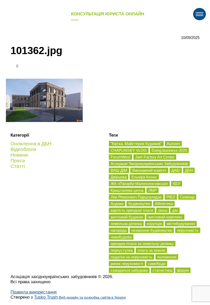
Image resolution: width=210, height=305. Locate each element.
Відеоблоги (23, 149)
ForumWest (120, 157)
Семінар (187, 197)
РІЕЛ (170, 197)
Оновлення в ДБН (30, 143)
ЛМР (152, 190)
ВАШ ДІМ (119, 170)
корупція (154, 223)
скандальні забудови (129, 270)
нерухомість (187, 230)
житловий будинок (127, 217)
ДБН (189, 170)
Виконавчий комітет (149, 170)
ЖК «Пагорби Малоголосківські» (139, 183)
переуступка (122, 250)
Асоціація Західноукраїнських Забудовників (149, 163)
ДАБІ (175, 170)
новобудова (121, 237)
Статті (17, 166)
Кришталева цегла (127, 190)
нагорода (119, 230)
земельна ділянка (126, 223)
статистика (162, 270)
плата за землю (151, 250)
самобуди (156, 263)
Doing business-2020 (169, 150)
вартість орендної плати (132, 210)
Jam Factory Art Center (154, 157)
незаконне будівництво (151, 230)
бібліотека (164, 203)
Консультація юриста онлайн (107, 14)
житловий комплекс (165, 217)
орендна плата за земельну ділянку (142, 243)
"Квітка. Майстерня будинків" (136, 143)
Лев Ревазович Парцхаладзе (136, 197)
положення (166, 257)
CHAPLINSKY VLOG (129, 150)
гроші (162, 210)
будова (117, 203)
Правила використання (33, 292)
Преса (17, 160)
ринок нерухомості (127, 263)
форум (183, 270)
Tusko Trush (80, 297)
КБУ (176, 183)
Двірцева (119, 177)
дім (175, 210)
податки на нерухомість (131, 257)
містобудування (181, 223)
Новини (19, 155)
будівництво (139, 203)
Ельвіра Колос (144, 177)
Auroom (173, 143)
